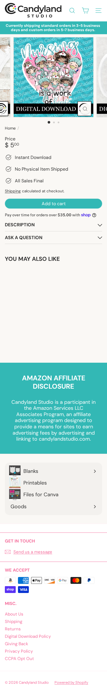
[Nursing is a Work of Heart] (40, 308)
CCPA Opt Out (19, 658)
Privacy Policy (19, 651)
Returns (13, 629)
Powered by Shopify (71, 682)
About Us (14, 614)
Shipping (13, 191)
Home (10, 128)
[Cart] (85, 10)
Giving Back (16, 644)
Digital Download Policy (28, 636)
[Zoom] (85, 109)
